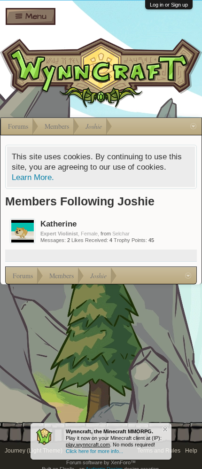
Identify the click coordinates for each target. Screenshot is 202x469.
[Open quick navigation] (193, 126)
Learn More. (33, 177)
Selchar (121, 233)
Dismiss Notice (165, 429)
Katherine (58, 223)
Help (191, 450)
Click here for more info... (94, 451)
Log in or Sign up (169, 5)
